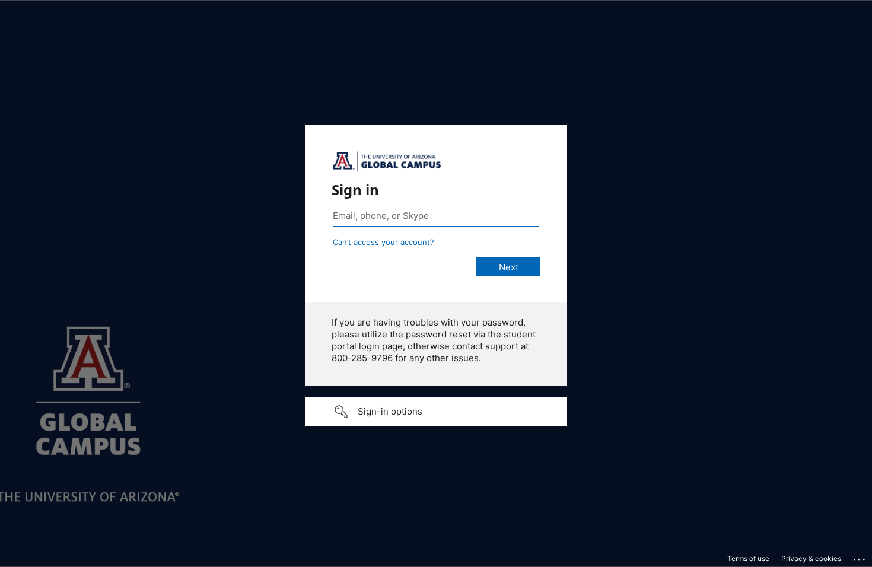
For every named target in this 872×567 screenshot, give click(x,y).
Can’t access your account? (383, 242)
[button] (436, 411)
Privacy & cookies (811, 558)
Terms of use (748, 558)
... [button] (860, 557)
